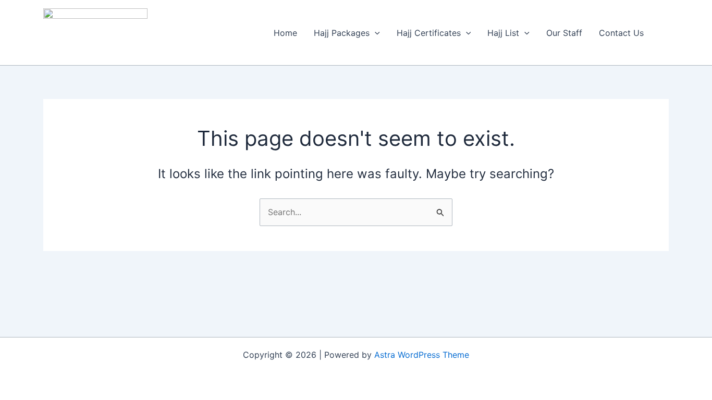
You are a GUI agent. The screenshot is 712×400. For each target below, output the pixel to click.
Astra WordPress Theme (421, 354)
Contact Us (621, 33)
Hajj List (503, 33)
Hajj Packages (342, 33)
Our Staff (564, 33)
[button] (375, 33)
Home (285, 33)
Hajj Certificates (429, 33)
